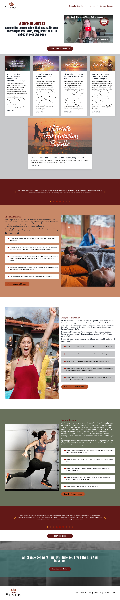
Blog (101, 593)
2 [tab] (54, 202)
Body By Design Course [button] (73, 494)
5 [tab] (63, 202)
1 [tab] (50, 202)
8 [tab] (69, 527)
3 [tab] (57, 202)
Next (105, 192)
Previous (15, 192)
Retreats (72, 6)
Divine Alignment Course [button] (17, 284)
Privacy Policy (93, 593)
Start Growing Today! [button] (60, 569)
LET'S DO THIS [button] (60, 536)
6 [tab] (66, 202)
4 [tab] (60, 202)
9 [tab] (73, 527)
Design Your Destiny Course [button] (74, 387)
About (76, 593)
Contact (83, 593)
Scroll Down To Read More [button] (60, 49)
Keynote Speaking (106, 6)
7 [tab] (69, 202)
